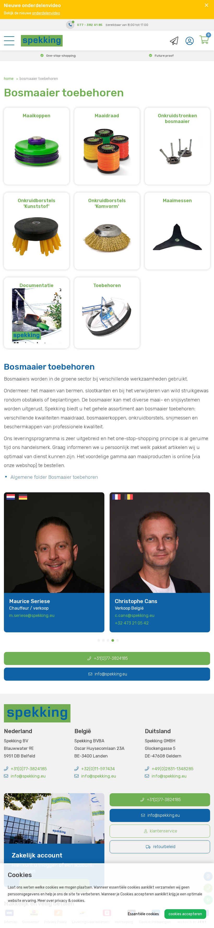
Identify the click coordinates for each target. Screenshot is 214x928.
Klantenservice (163, 830)
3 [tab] (108, 640)
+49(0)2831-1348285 (172, 768)
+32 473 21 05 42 (132, 623)
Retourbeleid (164, 846)
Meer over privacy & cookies (61, 900)
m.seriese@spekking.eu (32, 615)
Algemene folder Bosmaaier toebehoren (54, 477)
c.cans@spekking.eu (134, 615)
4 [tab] (112, 640)
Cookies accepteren (185, 914)
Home (9, 79)
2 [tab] (103, 640)
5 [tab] (117, 640)
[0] (204, 41)
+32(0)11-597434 (98, 768)
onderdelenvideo (46, 13)
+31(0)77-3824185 (111, 658)
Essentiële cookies (143, 914)
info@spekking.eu (111, 674)
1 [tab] (99, 640)
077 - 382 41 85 (89, 25)
